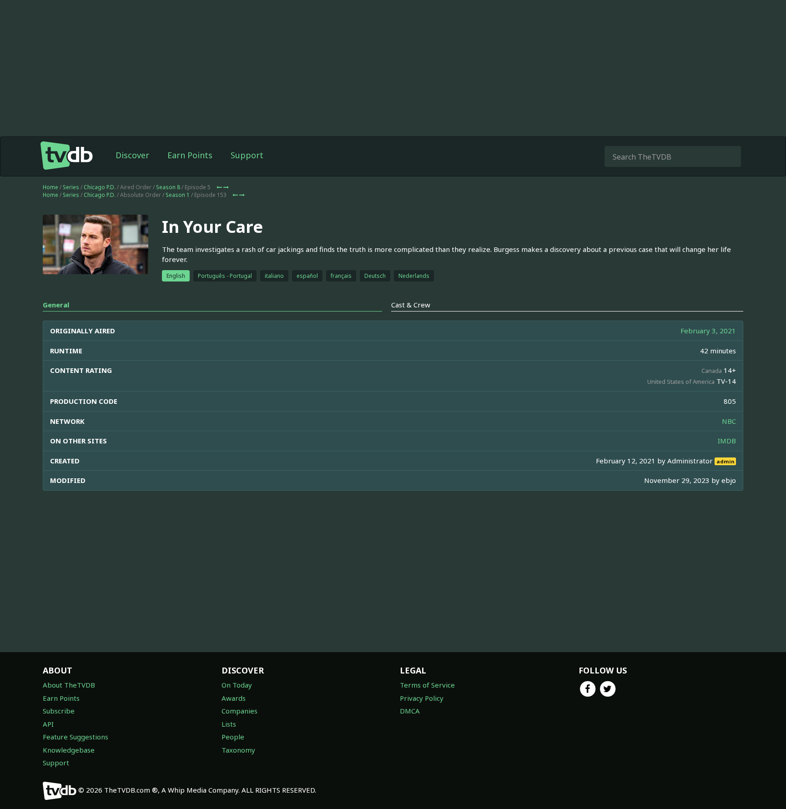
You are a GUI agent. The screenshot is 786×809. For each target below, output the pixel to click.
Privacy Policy (421, 698)
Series (71, 187)
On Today (237, 684)
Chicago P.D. (100, 187)
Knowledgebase (69, 749)
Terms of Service (427, 684)
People (233, 736)
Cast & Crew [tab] (410, 304)
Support (247, 155)
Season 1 (178, 195)
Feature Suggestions (75, 736)
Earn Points (189, 155)
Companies (239, 710)
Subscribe (59, 710)
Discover (132, 155)
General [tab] (56, 304)
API (48, 724)
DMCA (410, 710)
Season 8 (168, 187)
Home (50, 187)
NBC (729, 421)
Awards (234, 698)
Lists (229, 724)
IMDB (727, 440)
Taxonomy (238, 749)
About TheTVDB (69, 684)
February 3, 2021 (708, 330)
